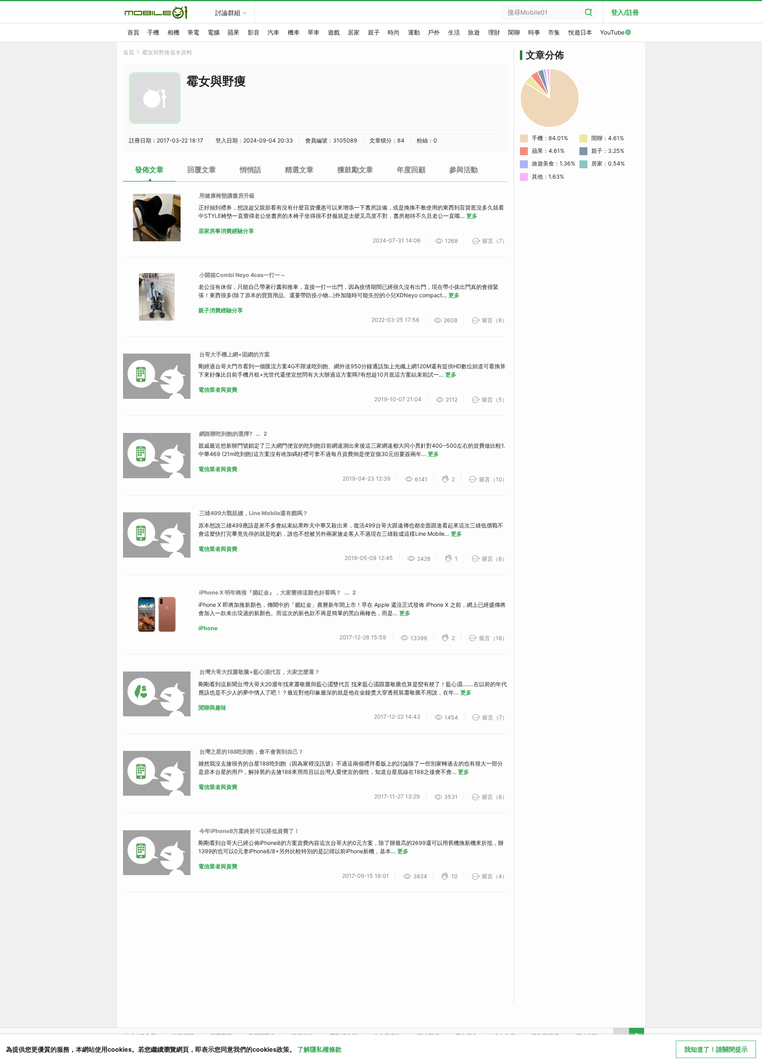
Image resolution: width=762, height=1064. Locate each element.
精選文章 (299, 169)
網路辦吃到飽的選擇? (225, 433)
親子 (374, 32)
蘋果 (233, 32)
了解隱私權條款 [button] (319, 1049)
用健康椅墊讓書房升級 (227, 195)
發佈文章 (149, 169)
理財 (494, 32)
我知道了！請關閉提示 (716, 1049)
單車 (313, 32)
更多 (471, 215)
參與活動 (463, 169)
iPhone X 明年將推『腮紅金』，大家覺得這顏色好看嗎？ (270, 592)
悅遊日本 (580, 32)
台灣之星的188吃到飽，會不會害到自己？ (251, 751)
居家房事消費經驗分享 (226, 230)
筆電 (193, 32)
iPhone (207, 628)
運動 (414, 32)
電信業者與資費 (217, 389)
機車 (294, 32)
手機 (153, 32)
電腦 (213, 32)
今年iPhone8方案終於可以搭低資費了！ (249, 830)
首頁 (133, 32)
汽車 (273, 32)
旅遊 (474, 32)
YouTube (612, 32)
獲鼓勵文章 (355, 169)
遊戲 (334, 32)
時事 (534, 32)
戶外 (434, 32)
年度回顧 (411, 169)
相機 (173, 32)
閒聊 (514, 32)
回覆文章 (201, 169)
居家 (354, 32)
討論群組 (228, 13)
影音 (254, 32)
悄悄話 (250, 169)
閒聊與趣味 (212, 707)
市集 (554, 32)
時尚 (394, 32)
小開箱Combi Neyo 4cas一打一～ (242, 274)
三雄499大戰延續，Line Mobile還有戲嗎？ (253, 513)
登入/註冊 (625, 12)
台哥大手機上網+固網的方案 (234, 354)
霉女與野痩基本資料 (167, 52)
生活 (454, 32)
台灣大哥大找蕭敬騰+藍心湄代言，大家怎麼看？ (259, 671)
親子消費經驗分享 (220, 310)
